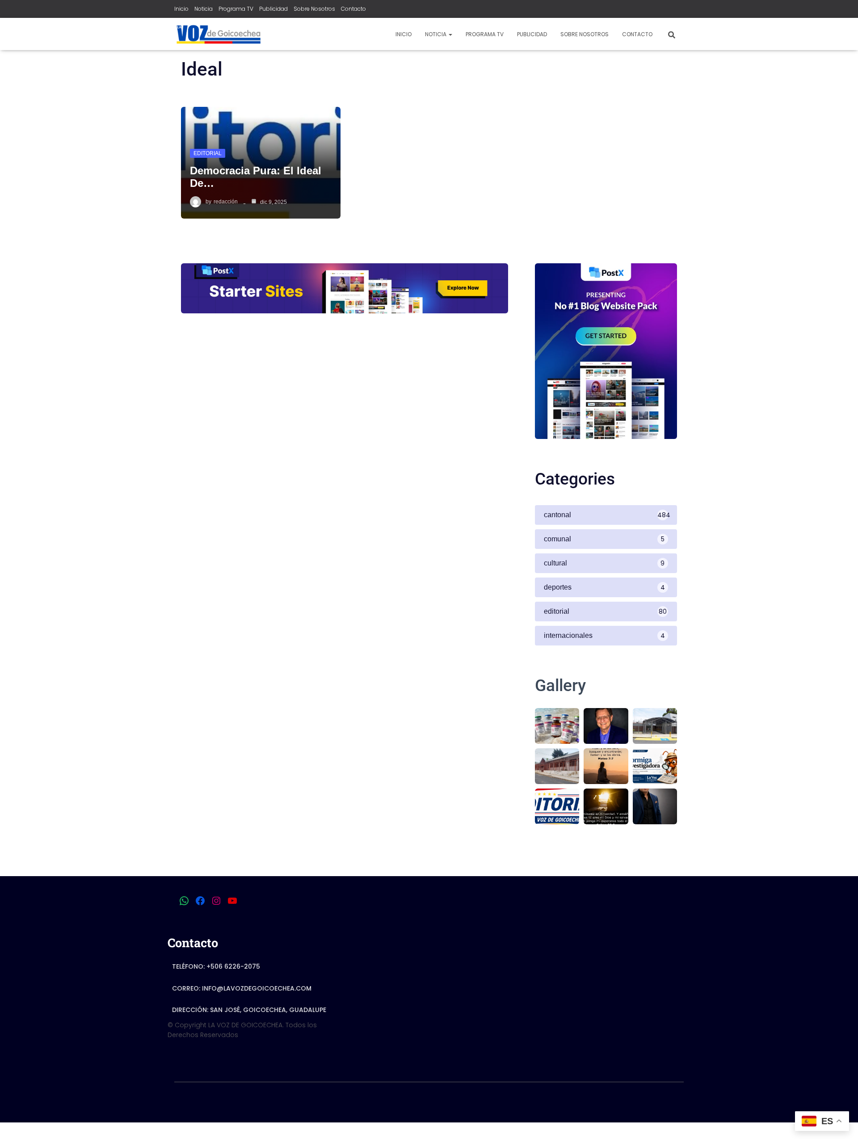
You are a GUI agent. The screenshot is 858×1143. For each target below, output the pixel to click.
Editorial (207, 153)
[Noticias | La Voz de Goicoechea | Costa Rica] (218, 34)
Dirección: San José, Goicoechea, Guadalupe (249, 1009)
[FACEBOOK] (200, 900)
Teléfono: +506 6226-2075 (216, 966)
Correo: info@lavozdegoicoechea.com (241, 988)
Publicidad (273, 9)
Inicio (181, 9)
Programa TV (236, 9)
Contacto (353, 9)
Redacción (226, 201)
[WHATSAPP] (184, 900)
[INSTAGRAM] (216, 900)
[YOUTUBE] (232, 900)
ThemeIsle (668, 1102)
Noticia (203, 9)
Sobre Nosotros (314, 9)
